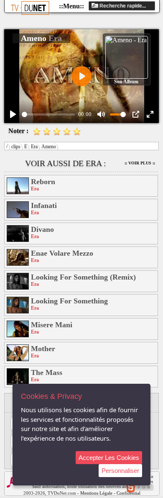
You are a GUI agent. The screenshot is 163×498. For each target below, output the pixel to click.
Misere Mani (51, 325)
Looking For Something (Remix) (83, 277)
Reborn (43, 181)
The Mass (46, 372)
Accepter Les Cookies (109, 457)
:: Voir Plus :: (140, 163)
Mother (43, 348)
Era (34, 146)
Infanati (44, 205)
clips (15, 146)
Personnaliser (120, 470)
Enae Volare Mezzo (62, 253)
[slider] (48, 114)
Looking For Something (69, 301)
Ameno (48, 146)
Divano (42, 229)
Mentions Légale (96, 492)
